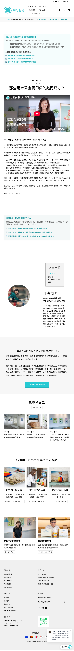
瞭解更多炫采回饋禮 (45, 552)
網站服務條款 (8, 574)
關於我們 (6, 598)
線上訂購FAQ (42, 574)
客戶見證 (42, 10)
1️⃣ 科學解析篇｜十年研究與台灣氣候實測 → (20, 55)
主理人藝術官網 (8, 607)
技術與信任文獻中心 (10, 611)
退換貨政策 (7, 584)
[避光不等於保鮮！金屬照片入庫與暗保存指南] (14, 421)
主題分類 (38, 80)
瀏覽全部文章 (37, 407)
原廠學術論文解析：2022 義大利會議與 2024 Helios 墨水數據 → (31, 236)
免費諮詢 (31, 7)
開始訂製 (41, 7)
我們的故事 (7, 604)
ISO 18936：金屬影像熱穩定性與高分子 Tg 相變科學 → (27, 228)
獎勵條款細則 (8, 587)
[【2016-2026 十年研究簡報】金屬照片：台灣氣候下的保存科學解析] (59, 421)
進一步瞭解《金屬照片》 (37, 501)
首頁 (33, 80)
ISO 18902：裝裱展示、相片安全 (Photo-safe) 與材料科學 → (30, 232)
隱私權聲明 (7, 577)
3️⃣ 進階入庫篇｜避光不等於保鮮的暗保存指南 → (21, 62)
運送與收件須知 (8, 581)
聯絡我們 (6, 601)
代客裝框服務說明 (43, 581)
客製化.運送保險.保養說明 (46, 577)
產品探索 (32, 10)
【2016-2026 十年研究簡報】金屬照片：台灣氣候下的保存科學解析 (59, 437)
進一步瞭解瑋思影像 (60, 501)
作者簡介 (51, 273)
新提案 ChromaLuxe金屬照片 (54, 279)
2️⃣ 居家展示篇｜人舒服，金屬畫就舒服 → (19, 59)
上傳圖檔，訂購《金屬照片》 (14, 501)
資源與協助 (36, 14)
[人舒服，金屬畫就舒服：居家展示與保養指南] (37, 421)
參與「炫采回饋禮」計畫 (45, 584)
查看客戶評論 (9, 552)
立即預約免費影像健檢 (37, 384)
